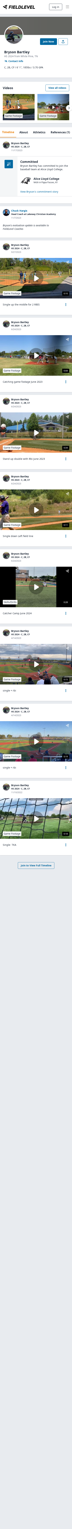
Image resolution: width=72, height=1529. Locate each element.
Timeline (8, 132)
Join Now (48, 41)
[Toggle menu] (67, 7)
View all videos (57, 87)
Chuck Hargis (19, 210)
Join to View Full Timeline (36, 865)
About (23, 132)
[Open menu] (66, 304)
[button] (66, 304)
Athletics (39, 132)
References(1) (60, 132)
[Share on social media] (63, 41)
